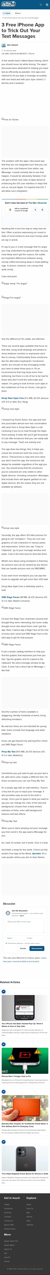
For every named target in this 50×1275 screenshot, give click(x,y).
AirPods (30, 1224)
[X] (35, 209)
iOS (5, 1253)
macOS (7, 1257)
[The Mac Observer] (8, 4)
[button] (40, 4)
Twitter (7, 1204)
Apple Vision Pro (11, 1241)
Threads (7, 1216)
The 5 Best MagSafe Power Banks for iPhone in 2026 (25, 1173)
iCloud (6, 1261)
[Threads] (42, 209)
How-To (30, 1208)
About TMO (9, 1224)
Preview (23, 948)
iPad (28, 1220)
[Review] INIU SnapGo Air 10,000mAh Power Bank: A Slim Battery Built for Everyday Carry (25, 1125)
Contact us (8, 1220)
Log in (22, 916)
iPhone (17, 13)
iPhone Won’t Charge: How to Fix (16, 1076)
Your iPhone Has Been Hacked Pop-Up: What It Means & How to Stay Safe (22, 1025)
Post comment (37, 948)
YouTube (7, 1212)
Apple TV (8, 1249)
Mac (28, 1212)
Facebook (8, 1208)
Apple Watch (9, 1245)
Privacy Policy (9, 1228)
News (29, 1204)
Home (8, 13)
